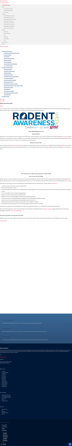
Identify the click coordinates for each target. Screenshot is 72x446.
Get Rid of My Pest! (3, 220)
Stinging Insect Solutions (9, 58)
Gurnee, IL (3, 374)
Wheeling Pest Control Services (9, 22)
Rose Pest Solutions (17, 145)
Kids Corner (6, 36)
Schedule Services (5, 96)
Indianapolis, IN (4, 381)
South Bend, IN (4, 384)
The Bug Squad (6, 38)
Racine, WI (3, 379)
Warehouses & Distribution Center (11, 92)
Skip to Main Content (4, 0)
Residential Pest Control (6, 394)
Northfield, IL (4, 373)
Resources (3, 29)
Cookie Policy (4, 426)
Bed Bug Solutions (7, 60)
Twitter (66, 145)
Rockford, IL (4, 377)
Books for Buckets (48, 208)
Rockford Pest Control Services (9, 26)
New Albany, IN (4, 386)
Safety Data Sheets (7, 33)
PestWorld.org (54, 183)
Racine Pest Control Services (9, 28)
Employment (6, 12)
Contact (3, 43)
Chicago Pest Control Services (9, 17)
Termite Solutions (7, 62)
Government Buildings (8, 78)
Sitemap (3, 428)
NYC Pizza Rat (64, 136)
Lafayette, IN (4, 385)
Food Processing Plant (8, 82)
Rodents (1, 106)
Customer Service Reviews (8, 10)
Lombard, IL (4, 375)
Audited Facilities (7, 73)
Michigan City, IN (5, 383)
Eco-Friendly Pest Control (8, 8)
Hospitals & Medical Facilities (10, 80)
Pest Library (6, 31)
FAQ (2, 410)
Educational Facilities (8, 74)
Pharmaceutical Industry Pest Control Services (13, 85)
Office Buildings (7, 89)
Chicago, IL (4, 371)
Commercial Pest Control (6, 396)
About (3, 6)
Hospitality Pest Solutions (9, 71)
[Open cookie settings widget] (1, 444)
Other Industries (7, 94)
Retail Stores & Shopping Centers (11, 83)
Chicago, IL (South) (5, 372)
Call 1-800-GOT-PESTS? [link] (4, 2)
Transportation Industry (9, 91)
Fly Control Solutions (8, 65)
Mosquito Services (7, 54)
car (31, 180)
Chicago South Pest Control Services (10, 19)
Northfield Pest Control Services (9, 15)
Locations (3, 13)
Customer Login (4, 42)
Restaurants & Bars (8, 69)
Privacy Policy (4, 425)
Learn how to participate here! (16, 210)
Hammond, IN (4, 380)
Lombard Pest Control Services (9, 24)
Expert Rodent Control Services (10, 64)
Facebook (61, 145)
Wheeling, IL (4, 378)
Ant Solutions (6, 56)
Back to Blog (2, 100)
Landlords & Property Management (11, 76)
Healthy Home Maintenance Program (11, 53)
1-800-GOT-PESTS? (3, 357)
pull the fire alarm (68, 180)
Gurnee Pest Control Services (9, 21)
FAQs (5, 35)
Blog (5, 40)
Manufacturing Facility (8, 87)
